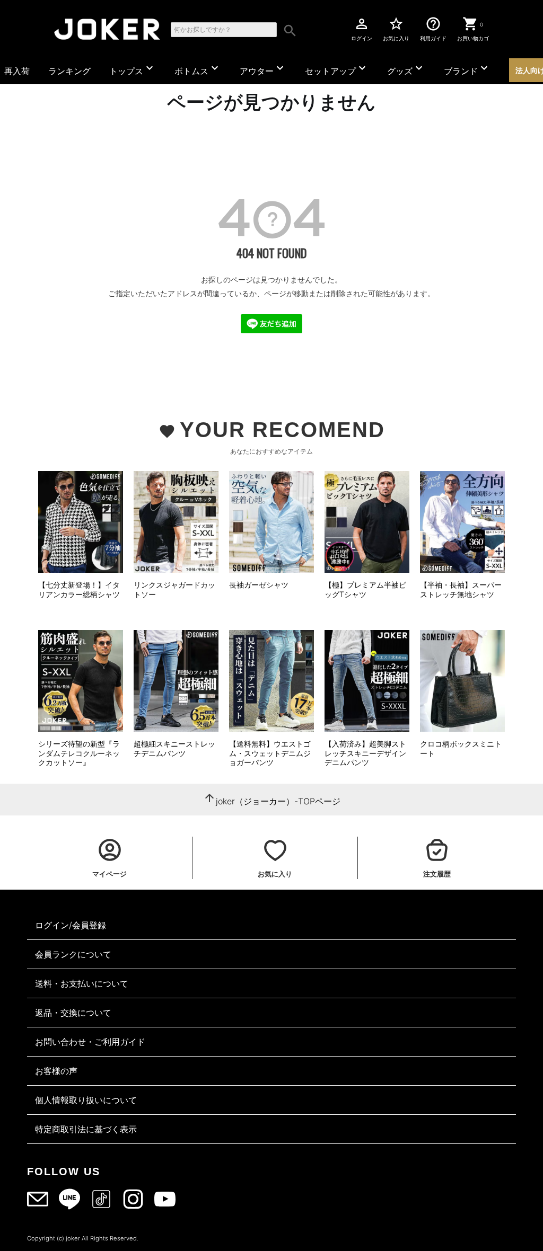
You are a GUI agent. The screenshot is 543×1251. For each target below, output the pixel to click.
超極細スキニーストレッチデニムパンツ (174, 748)
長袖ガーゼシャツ (258, 584)
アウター (263, 68)
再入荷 (17, 71)
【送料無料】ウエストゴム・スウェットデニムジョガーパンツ (270, 753)
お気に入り (396, 28)
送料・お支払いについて (81, 983)
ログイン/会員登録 (70, 925)
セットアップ (337, 68)
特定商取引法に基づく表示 (86, 1129)
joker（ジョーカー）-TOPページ (278, 801)
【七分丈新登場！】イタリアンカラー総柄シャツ (79, 589)
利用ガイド (433, 28)
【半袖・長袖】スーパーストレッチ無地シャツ (461, 589)
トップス (132, 68)
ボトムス (197, 68)
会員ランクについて (73, 954)
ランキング (69, 71)
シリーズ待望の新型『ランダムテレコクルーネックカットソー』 (79, 753)
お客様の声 (56, 1071)
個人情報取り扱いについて (86, 1100)
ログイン (361, 28)
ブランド (467, 68)
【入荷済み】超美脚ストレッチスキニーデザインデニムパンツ (365, 753)
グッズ (406, 68)
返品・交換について (73, 1012)
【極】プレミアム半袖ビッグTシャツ (365, 589)
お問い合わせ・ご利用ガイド (90, 1041)
